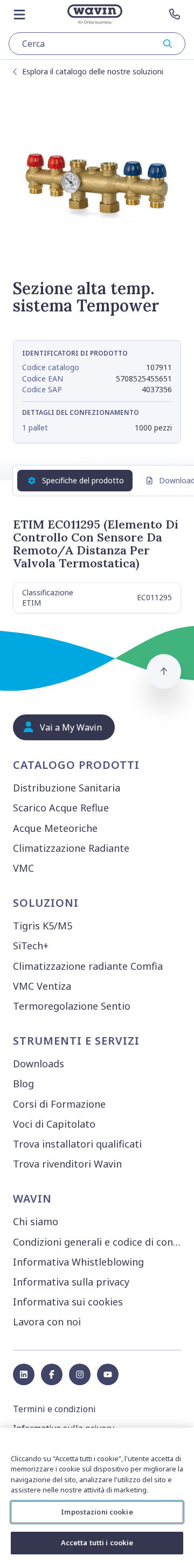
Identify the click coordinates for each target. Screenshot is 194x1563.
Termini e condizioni (54, 1409)
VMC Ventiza (42, 986)
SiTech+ (30, 945)
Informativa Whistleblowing (78, 1261)
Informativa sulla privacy (71, 1281)
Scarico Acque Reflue (61, 807)
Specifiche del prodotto (83, 480)
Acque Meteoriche (55, 828)
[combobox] (97, 43)
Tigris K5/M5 (42, 925)
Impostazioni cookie (97, 1512)
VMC (23, 868)
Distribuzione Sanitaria (66, 787)
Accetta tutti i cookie (97, 1542)
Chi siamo (35, 1221)
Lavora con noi (47, 1321)
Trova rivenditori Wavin (67, 1163)
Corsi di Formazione (59, 1103)
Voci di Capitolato (54, 1123)
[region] (97, 1495)
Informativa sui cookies (68, 1301)
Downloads (38, 1063)
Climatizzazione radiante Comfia (88, 966)
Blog (23, 1083)
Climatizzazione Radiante (71, 848)
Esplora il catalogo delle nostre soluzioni (92, 71)
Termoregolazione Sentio (71, 1005)
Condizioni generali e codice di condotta (99, 1241)
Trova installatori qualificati (77, 1143)
